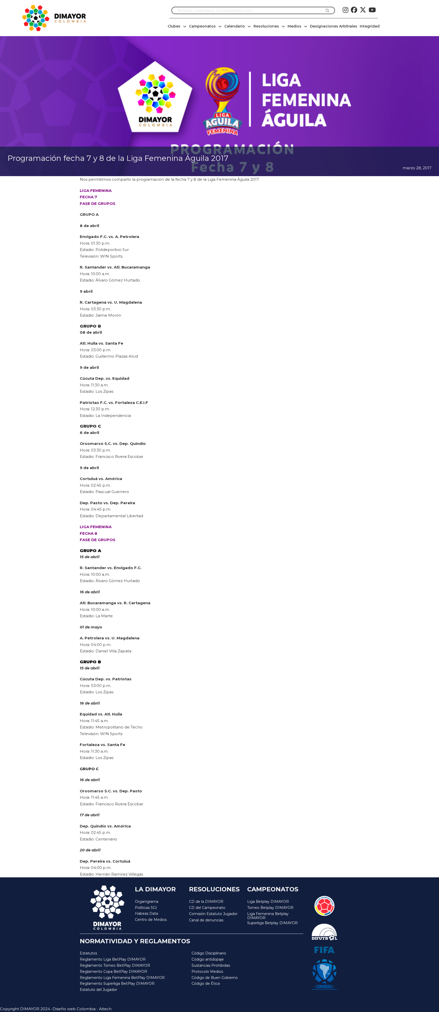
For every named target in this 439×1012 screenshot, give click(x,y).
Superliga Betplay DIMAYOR (272, 923)
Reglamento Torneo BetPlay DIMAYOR (115, 965)
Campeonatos (202, 26)
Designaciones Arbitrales (333, 26)
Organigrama (146, 901)
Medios (294, 26)
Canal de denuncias (206, 920)
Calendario (234, 26)
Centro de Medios (151, 919)
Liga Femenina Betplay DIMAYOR (268, 916)
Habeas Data (146, 913)
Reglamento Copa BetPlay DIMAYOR (113, 971)
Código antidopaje (208, 959)
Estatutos (88, 953)
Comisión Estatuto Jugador (213, 914)
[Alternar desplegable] (184, 26)
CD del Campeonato (207, 907)
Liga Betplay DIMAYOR (268, 901)
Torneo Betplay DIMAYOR (270, 907)
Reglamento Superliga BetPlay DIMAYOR (117, 983)
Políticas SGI (146, 907)
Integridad (370, 26)
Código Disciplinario (209, 953)
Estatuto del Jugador (98, 989)
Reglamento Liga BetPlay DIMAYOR (113, 959)
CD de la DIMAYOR (206, 901)
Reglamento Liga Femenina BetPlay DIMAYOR (122, 977)
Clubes (174, 26)
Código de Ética (206, 983)
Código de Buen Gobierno (215, 977)
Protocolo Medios (207, 971)
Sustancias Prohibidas (211, 965)
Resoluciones (266, 26)
